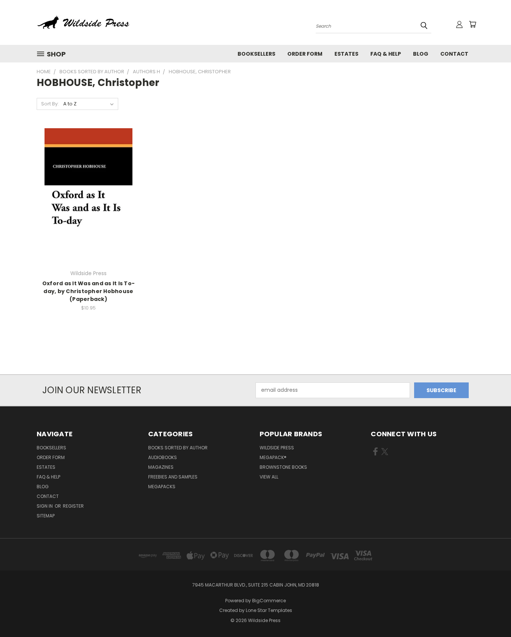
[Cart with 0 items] (472, 24)
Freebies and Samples (173, 477)
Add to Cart (88, 209)
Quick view (88, 181)
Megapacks (161, 486)
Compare (86, 195)
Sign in (45, 506)
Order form (304, 54)
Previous (491, 613)
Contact (454, 54)
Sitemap (46, 516)
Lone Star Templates (269, 610)
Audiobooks (162, 457)
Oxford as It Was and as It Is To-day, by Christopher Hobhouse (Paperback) (88, 291)
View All (269, 477)
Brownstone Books (283, 467)
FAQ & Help (385, 54)
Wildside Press (277, 447)
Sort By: (50, 103)
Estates (346, 54)
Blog (420, 54)
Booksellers (256, 54)
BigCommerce (269, 600)
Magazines (161, 467)
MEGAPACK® (273, 457)
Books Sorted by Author (178, 447)
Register (73, 506)
